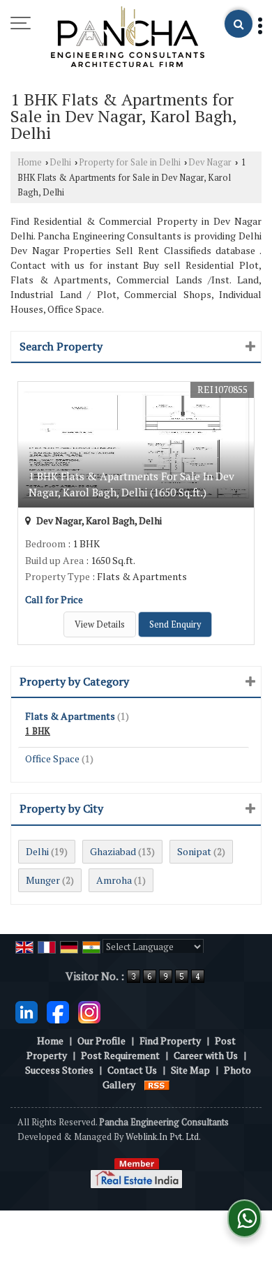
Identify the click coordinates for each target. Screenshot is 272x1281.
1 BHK (37, 731)
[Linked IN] (26, 1010)
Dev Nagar (210, 162)
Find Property (170, 1040)
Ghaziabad (113, 851)
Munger (43, 880)
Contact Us (132, 1069)
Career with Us (206, 1055)
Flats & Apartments (70, 716)
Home (29, 162)
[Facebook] (58, 1010)
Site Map (190, 1069)
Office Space (52, 758)
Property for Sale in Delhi (130, 162)
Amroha (114, 880)
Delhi (60, 162)
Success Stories (59, 1069)
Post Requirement (120, 1055)
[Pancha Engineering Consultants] (127, 37)
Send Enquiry (175, 624)
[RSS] (156, 1084)
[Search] (238, 24)
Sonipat (194, 851)
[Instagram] (89, 1010)
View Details (100, 624)
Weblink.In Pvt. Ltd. (163, 1137)
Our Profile (101, 1040)
